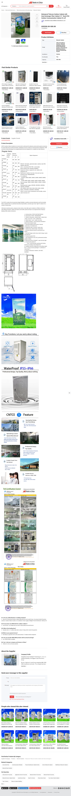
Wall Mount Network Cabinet (61, 764)
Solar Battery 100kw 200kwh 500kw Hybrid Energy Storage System (49, 745)
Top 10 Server (5, 781)
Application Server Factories (21, 774)
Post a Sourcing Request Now (17, 699)
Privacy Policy (56, 792)
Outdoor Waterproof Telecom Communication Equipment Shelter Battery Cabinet (21, 127)
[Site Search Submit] (51, 6)
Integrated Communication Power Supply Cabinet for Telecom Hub (35, 106)
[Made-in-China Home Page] (36, 2)
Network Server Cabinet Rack (8, 778)
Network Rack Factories (49, 774)
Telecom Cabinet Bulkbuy (16, 781)
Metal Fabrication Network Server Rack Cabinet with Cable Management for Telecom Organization (21, 106)
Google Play (13, 788)
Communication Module (17, 764)
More (2, 784)
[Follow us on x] (61, 788)
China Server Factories (7, 774)
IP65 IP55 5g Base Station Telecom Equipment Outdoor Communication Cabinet (21, 724)
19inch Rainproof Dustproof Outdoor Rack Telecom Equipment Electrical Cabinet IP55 (63, 127)
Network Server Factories (35, 774)
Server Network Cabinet (47, 764)
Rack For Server (31, 778)
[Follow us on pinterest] (67, 788)
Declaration (50, 792)
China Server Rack (42, 778)
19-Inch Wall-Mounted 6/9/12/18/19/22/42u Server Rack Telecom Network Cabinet (62, 84)
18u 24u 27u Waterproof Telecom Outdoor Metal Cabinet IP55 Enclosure (21, 84)
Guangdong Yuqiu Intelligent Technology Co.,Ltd (55, 20)
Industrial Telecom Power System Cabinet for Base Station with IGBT (7, 127)
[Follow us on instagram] (63, 788)
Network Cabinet (37, 10)
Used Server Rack (21, 778)
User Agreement (43, 792)
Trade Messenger (23, 788)
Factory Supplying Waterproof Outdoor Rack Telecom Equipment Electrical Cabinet (7, 106)
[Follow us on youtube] (65, 788)
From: (8, 678)
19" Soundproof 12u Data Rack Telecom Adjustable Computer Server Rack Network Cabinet (34, 127)
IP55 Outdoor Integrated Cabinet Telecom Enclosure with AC (7, 84)
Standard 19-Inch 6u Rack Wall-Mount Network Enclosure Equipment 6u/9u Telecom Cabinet (49, 84)
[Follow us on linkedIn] (69, 788)
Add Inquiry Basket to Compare (20, 46)
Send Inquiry (48, 32)
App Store (5, 788)
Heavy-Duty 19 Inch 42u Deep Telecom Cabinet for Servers (62, 106)
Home (2, 10)
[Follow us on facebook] (59, 788)
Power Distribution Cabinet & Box (32, 764)
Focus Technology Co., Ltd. (26, 792)
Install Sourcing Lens (35, 788)
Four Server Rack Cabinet (54, 778)
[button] (2, 2)
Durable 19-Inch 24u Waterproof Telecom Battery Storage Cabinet (35, 84)
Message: (7, 685)
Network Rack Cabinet (7, 768)
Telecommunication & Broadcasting (24, 10)
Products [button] (14, 6)
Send (12, 696)
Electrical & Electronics (10, 10)
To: (8, 681)
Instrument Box (5, 764)
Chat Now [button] (64, 32)
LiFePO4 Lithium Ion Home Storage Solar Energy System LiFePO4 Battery (49, 724)
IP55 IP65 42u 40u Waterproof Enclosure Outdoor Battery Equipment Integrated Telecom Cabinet (49, 127)
